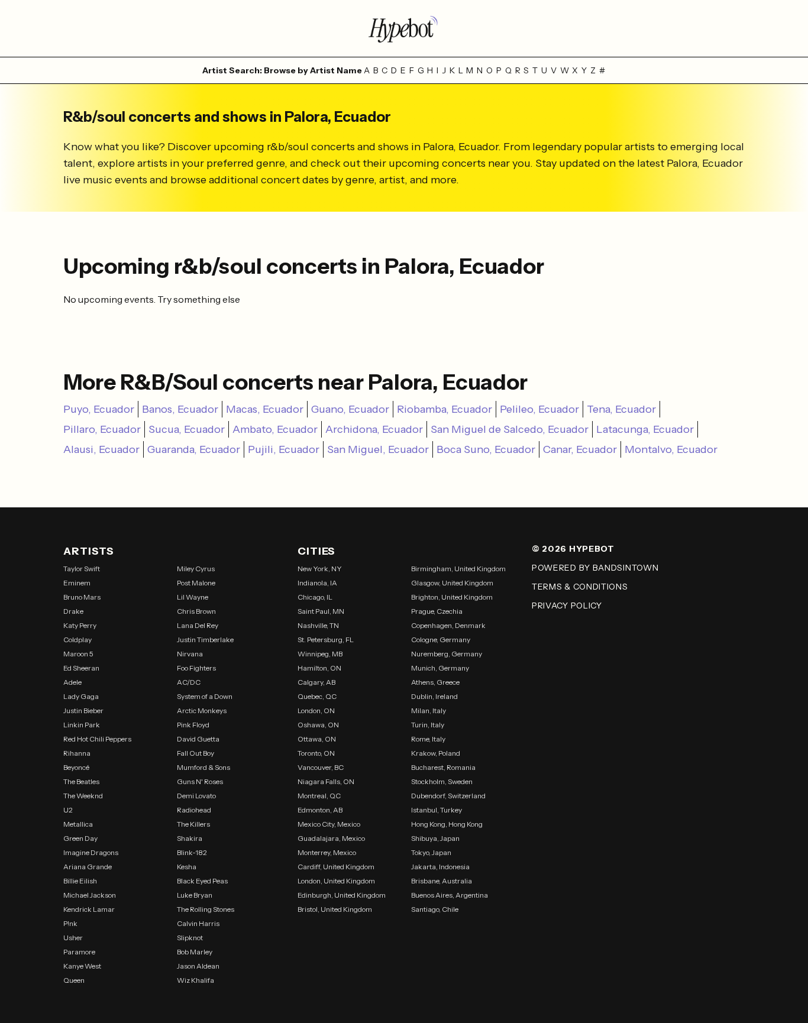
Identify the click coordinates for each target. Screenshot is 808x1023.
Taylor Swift (81, 568)
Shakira (189, 838)
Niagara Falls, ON (326, 781)
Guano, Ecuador (350, 409)
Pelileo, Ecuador (539, 409)
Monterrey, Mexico (327, 852)
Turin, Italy (427, 724)
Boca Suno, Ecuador (486, 449)
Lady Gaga (81, 696)
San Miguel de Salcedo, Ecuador (510, 429)
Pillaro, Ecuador (102, 429)
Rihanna (77, 753)
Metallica (78, 824)
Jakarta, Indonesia (440, 866)
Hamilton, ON (319, 667)
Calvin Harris (198, 923)
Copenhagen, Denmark (448, 625)
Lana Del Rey (197, 625)
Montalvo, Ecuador (671, 449)
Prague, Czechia (437, 611)
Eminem (77, 582)
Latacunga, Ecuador (645, 429)
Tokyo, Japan (431, 852)
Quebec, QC (317, 696)
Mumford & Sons (203, 767)
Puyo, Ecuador (98, 409)
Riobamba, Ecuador (444, 409)
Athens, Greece (435, 682)
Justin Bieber (83, 710)
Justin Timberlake (205, 639)
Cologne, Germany (440, 639)
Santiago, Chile (434, 909)
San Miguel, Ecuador (378, 449)
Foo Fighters (196, 667)
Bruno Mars (82, 597)
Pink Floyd (193, 724)
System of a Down (204, 696)
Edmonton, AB (320, 809)
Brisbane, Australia (441, 880)
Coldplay (77, 639)
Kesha (186, 866)
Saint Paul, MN (321, 611)
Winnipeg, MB (320, 653)
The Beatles (81, 781)
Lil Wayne (192, 597)
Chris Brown (196, 611)
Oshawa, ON (318, 724)
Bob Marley (194, 951)
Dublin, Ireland (434, 696)
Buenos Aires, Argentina (449, 895)
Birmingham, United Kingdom (458, 568)
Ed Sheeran (81, 667)
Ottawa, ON (317, 738)
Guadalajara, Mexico (331, 838)
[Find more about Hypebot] (404, 28)
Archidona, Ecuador (374, 429)
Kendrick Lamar (89, 909)
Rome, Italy (428, 738)
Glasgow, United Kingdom (452, 582)
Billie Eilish (80, 880)
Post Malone (196, 582)
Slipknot (190, 937)
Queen (74, 980)
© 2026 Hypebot (573, 548)
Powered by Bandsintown (595, 567)
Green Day (80, 838)
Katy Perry (79, 625)
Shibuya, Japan (435, 838)
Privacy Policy (567, 605)
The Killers (193, 824)
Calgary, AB (316, 682)
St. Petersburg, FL (326, 639)
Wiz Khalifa (195, 980)
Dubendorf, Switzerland (448, 795)
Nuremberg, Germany (446, 653)
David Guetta (198, 738)
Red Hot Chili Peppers (97, 738)
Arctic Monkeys (202, 710)
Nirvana (190, 653)
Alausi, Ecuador (101, 449)
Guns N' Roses (200, 781)
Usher (73, 937)
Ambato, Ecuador (275, 429)
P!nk (70, 923)
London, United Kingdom (336, 880)
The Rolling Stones (205, 909)
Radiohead (194, 809)
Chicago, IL (315, 597)
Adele (72, 682)
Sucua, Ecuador (186, 429)
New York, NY (320, 568)
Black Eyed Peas (202, 880)
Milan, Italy (428, 710)
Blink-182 (192, 852)
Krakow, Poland (435, 753)
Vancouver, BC (321, 767)
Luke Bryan (194, 895)
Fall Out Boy (195, 753)
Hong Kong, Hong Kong (447, 824)
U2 (68, 809)
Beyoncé (76, 767)
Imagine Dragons (90, 852)
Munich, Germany (440, 667)
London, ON (316, 710)
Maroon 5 (78, 653)
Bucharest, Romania (443, 767)
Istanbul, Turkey (436, 809)
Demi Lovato (196, 795)
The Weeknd (83, 795)
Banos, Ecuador (180, 409)
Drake (73, 611)
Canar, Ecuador (580, 449)
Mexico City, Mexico (329, 824)
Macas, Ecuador (264, 409)
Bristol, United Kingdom (335, 909)
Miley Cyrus (196, 568)
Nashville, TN (318, 625)
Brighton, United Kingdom (452, 597)
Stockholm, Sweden (442, 781)
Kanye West (82, 966)
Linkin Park (81, 724)
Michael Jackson (89, 895)
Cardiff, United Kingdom (336, 866)
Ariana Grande (87, 866)
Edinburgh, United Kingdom (342, 895)
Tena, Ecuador (621, 409)
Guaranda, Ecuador (193, 449)
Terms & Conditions (580, 586)
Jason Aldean (198, 966)
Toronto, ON (316, 753)
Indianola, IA (317, 582)
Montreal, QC (319, 795)
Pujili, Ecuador (283, 449)
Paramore (79, 951)
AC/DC (189, 682)
